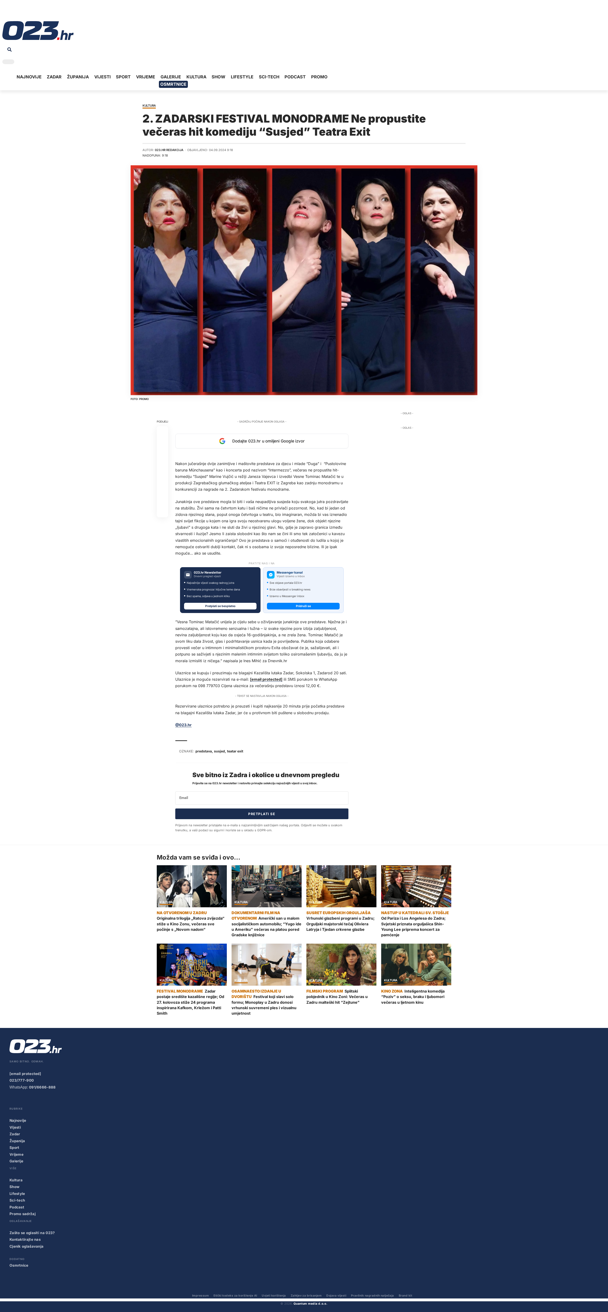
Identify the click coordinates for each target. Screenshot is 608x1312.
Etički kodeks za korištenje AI (235, 1295)
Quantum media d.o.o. (310, 1303)
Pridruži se (303, 606)
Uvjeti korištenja (274, 1295)
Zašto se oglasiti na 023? (32, 1233)
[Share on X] (162, 443)
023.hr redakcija (169, 150)
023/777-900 (22, 1080)
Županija (17, 1141)
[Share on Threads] (162, 488)
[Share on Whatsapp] (162, 454)
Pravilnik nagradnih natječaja (372, 1295)
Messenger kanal (290, 572)
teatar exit (235, 751)
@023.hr (183, 725)
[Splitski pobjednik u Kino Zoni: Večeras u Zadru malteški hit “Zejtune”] (341, 965)
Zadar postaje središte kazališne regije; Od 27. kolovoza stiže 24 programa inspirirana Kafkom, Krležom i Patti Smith (190, 1002)
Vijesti (15, 1127)
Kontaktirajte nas (25, 1239)
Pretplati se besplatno (220, 606)
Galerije (16, 1161)
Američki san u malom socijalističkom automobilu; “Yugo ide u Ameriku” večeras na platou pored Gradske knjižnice (266, 926)
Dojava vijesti (336, 1295)
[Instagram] (20, 11)
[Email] (162, 511)
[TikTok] (27, 11)
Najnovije (18, 1120)
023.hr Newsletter (207, 572)
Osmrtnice (19, 1265)
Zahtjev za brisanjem (306, 1295)
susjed (219, 751)
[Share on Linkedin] (162, 466)
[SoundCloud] (35, 11)
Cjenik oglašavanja (26, 1246)
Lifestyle (17, 1193)
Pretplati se (261, 814)
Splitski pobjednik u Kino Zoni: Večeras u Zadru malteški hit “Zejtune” (337, 996)
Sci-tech (17, 1200)
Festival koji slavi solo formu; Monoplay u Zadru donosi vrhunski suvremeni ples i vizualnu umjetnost (264, 1005)
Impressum (200, 1295)
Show (14, 1186)
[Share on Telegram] (162, 477)
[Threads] (50, 11)
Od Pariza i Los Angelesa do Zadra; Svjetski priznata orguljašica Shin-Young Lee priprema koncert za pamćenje (413, 926)
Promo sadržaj (23, 1214)
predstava (203, 751)
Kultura (149, 105)
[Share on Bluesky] (162, 500)
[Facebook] (5, 11)
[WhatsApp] (42, 11)
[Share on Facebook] (162, 431)
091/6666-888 (42, 1087)
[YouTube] (13, 11)
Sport (14, 1147)
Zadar (15, 1134)
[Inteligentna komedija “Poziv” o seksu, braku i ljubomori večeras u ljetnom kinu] (416, 965)
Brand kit (405, 1295)
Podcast (17, 1207)
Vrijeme (17, 1154)
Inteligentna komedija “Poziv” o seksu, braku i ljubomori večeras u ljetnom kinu (413, 996)
